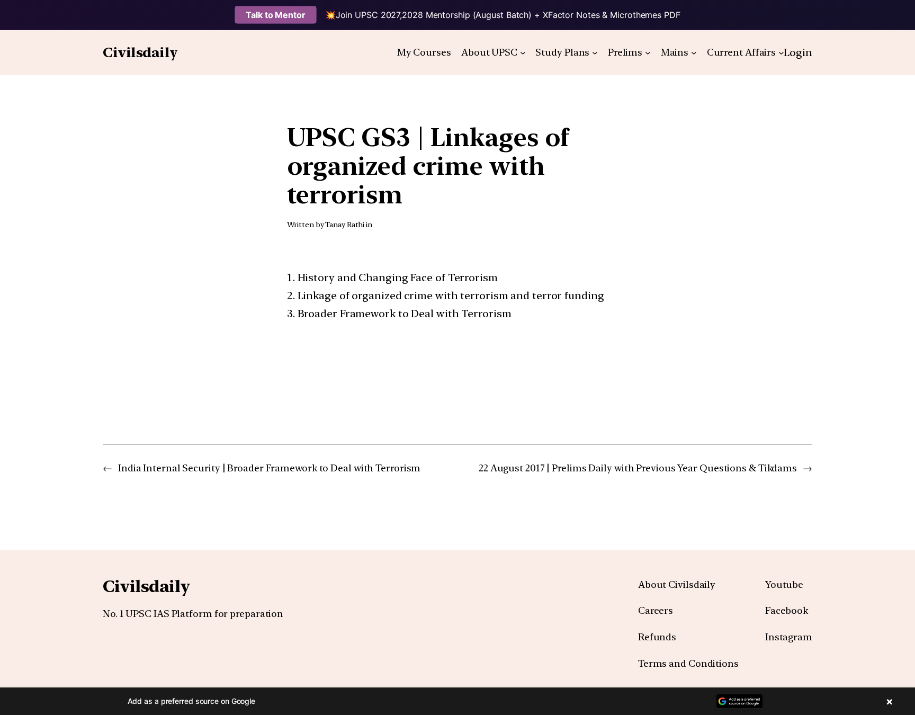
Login (798, 52)
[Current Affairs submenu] (781, 53)
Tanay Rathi (344, 224)
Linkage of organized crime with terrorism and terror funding (451, 295)
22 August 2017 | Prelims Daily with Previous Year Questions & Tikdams (638, 467)
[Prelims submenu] (648, 53)
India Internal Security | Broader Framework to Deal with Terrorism (269, 467)
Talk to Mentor (276, 15)
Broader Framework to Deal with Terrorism (405, 313)
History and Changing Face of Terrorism (398, 277)
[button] (457, 701)
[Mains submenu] (694, 53)
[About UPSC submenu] (523, 53)
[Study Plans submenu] (595, 53)
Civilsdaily (140, 52)
